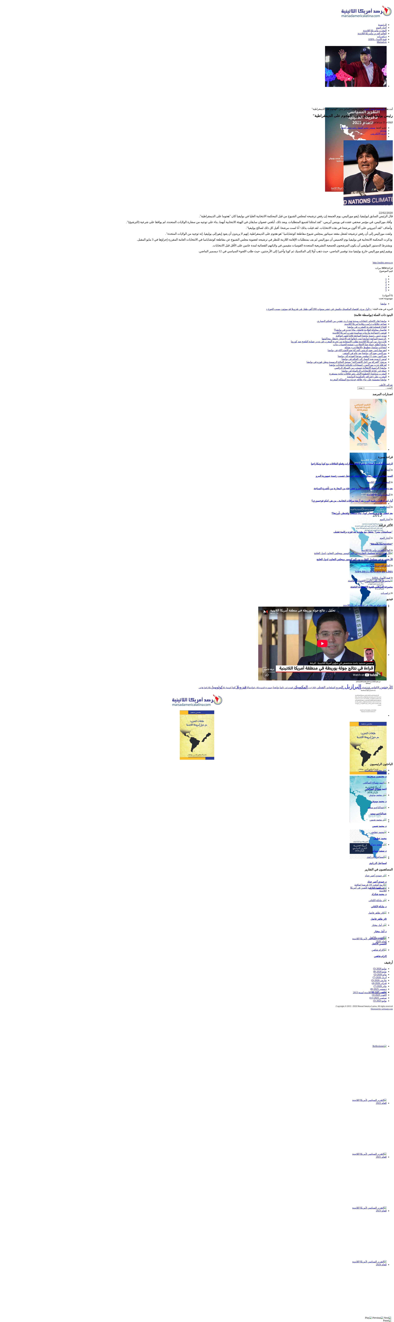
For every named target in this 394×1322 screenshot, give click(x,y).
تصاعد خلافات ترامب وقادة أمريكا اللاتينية (365, 324)
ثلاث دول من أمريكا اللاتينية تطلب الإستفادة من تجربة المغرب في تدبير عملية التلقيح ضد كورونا (339, 341)
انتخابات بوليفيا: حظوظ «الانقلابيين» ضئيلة (366, 347)
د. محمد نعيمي (379, 826)
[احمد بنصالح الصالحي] (375, 782)
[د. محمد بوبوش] (378, 795)
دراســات (385, 593)
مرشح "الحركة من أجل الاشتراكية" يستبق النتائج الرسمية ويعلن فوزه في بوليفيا (347, 362)
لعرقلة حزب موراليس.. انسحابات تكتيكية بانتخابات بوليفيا (358, 365)
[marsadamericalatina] (197, 706)
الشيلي (320, 687)
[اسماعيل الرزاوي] (377, 857)
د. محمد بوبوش (379, 801)
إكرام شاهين (380, 956)
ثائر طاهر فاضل (379, 919)
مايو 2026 (380, 974)
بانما (281, 687)
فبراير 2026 (379, 983)
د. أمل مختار (380, 931)
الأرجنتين (386, 687)
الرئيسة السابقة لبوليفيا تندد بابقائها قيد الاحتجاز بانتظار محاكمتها (354, 338)
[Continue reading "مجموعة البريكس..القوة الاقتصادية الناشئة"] (370, 580)
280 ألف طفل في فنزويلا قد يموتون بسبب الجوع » (291, 309)
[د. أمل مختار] (379, 925)
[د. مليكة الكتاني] (378, 900)
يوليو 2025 (380, 1000)
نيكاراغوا (207, 687)
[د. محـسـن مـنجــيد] (376, 770)
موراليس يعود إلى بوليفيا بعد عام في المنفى (365, 353)
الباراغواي (365, 687)
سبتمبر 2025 (378, 998)
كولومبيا (217, 687)
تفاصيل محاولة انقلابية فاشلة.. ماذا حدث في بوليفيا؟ (360, 330)
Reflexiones (379, 1049)
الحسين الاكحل (379, 943)
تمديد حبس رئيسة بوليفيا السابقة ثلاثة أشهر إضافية (361, 335)
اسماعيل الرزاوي (378, 863)
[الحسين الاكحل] (378, 937)
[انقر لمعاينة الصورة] (368, 204)
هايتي (201, 688)
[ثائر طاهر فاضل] (377, 912)
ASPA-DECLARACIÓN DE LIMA (374, 571)
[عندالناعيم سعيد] (377, 807)
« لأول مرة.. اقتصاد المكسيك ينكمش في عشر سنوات (344, 309)
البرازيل (352, 686)
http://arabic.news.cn (383, 262)
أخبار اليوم (369, 109)
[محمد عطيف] (379, 832)
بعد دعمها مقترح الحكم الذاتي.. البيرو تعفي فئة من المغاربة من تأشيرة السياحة (353, 488)
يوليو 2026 (380, 968)
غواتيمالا (250, 687)
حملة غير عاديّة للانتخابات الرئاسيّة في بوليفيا (364, 370)
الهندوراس (288, 687)
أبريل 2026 (380, 977)
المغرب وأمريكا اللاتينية (378, 482)
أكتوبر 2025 (379, 995)
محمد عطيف (380, 838)
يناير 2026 (380, 986)
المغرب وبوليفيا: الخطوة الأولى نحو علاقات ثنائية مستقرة (358, 373)
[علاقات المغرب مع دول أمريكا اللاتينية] (197, 735)
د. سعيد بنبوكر (379, 850)
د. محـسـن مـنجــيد (377, 776)
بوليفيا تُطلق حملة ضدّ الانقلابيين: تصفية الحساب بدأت (360, 344)
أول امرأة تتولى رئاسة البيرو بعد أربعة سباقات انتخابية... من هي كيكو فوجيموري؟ (352, 500)
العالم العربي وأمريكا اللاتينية (375, 550)
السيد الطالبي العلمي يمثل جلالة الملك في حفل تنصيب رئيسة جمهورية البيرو (354, 476)
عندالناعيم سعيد (378, 813)
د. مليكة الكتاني (379, 906)
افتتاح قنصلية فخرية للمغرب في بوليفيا (367, 327)
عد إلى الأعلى (386, 385)
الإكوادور (374, 687)
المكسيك (300, 687)
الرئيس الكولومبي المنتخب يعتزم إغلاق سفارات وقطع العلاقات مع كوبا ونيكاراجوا (352, 463)
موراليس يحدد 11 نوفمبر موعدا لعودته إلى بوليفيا (362, 356)
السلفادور (330, 687)
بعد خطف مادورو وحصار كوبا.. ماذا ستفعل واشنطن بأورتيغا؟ (362, 513)
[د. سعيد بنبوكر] (378, 844)
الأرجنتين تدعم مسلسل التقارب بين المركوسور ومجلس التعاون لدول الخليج (355, 559)
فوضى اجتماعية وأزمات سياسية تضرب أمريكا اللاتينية (359, 332)
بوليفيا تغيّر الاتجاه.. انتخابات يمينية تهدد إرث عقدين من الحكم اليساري (352, 321)
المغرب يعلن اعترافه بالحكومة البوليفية (367, 376)
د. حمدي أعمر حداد (377, 881)
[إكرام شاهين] (379, 950)
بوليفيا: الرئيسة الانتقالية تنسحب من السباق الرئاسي (360, 368)
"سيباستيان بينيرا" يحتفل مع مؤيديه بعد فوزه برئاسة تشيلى (363, 531)
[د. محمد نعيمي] (378, 819)
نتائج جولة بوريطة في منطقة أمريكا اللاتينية (365, 605)
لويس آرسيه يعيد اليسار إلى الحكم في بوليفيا (364, 359)
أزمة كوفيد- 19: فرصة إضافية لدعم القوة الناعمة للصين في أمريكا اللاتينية (370, 897)
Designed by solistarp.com (382, 1009)
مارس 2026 (379, 980)
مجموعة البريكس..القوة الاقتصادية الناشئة (371, 587)
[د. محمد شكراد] (378, 888)
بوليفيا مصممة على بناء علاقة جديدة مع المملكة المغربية (358, 379)
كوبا (233, 687)
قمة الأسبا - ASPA (381, 577)
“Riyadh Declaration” (381, 544)
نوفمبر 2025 (379, 992)
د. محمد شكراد (379, 894)
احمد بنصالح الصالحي (376, 789)
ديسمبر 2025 (378, 989)
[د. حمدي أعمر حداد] (376, 875)
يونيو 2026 (380, 971)
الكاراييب (312, 687)
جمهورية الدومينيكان (263, 687)
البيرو (339, 687)
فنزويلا (241, 687)
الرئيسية (380, 109)
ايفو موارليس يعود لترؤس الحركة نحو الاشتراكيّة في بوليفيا (357, 350)
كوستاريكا (227, 687)
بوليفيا (383, 303)
